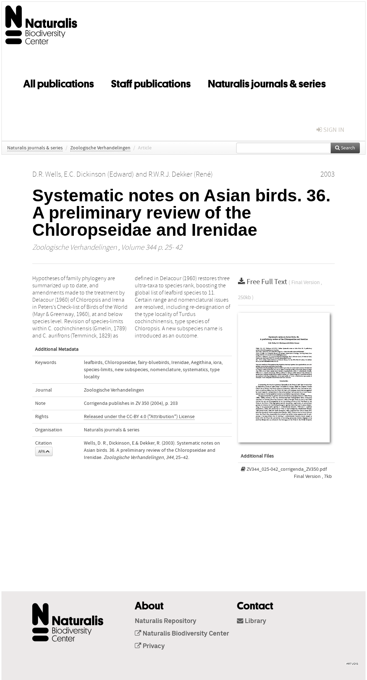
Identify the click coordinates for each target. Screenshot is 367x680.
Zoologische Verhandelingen (100, 148)
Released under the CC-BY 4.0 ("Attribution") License (139, 417)
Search (347, 148)
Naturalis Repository (165, 621)
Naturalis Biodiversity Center (185, 634)
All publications (58, 82)
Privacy (153, 646)
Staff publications (151, 82)
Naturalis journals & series (267, 82)
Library (254, 621)
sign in (333, 130)
